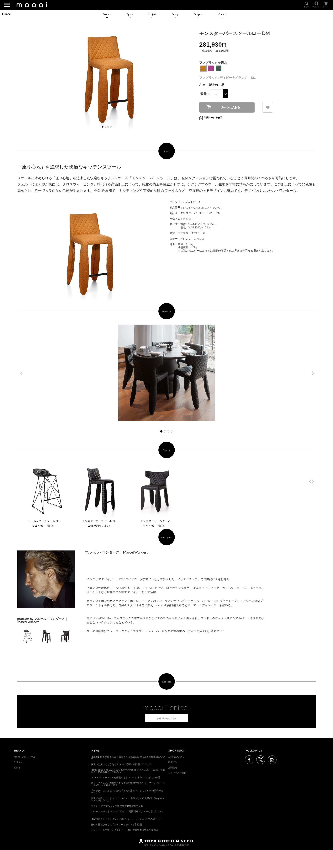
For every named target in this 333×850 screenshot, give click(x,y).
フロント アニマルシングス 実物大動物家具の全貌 (117, 806)
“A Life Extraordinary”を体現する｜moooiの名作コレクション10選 (126, 778)
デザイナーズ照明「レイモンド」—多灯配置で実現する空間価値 (124, 830)
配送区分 (175, 218)
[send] (267, 107)
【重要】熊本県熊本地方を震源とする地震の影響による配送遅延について (128, 758)
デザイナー (19, 762)
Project (152, 14)
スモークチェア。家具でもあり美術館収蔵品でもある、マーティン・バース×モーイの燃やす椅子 (128, 784)
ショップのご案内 (177, 773)
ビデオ (17, 768)
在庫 (202, 85)
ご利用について (176, 757)
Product (107, 14)
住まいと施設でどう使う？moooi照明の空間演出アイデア (121, 765)
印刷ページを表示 (213, 117)
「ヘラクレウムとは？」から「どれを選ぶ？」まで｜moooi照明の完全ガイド (127, 792)
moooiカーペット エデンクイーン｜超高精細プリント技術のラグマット (127, 813)
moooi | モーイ (192, 202)
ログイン (172, 762)
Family (175, 14)
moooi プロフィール (24, 757)
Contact (222, 14)
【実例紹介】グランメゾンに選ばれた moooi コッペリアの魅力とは (126, 819)
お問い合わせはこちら (166, 718)
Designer (198, 14)
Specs (130, 14)
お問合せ (172, 768)
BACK (7, 14)
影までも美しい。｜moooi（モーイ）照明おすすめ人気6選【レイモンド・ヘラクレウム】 (127, 800)
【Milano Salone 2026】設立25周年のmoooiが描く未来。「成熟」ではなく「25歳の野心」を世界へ (128, 771)
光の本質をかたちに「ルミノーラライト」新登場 (116, 825)
